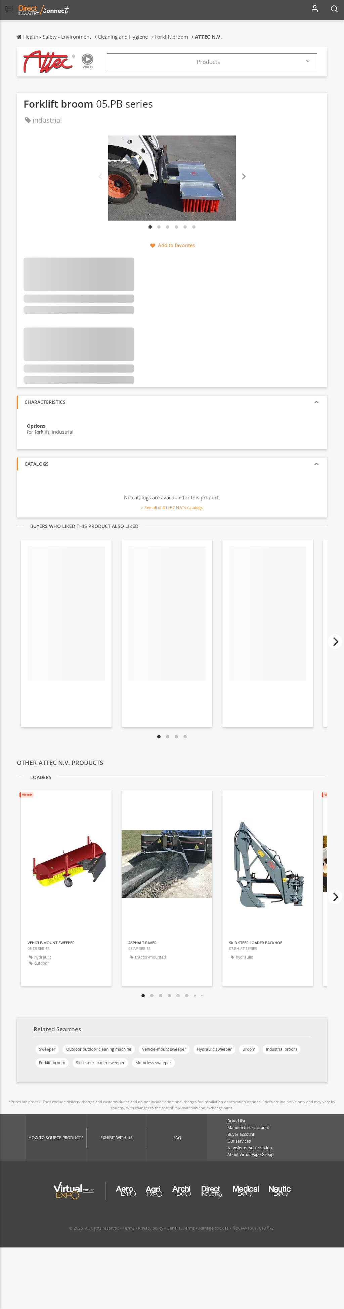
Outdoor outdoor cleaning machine (98, 1049)
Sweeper (47, 1049)
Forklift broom (52, 1063)
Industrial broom (281, 1049)
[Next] (243, 176)
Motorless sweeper (153, 1063)
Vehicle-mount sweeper (164, 1049)
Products (208, 62)
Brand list (236, 1121)
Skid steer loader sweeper (100, 1063)
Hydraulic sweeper (214, 1049)
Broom (249, 1049)
